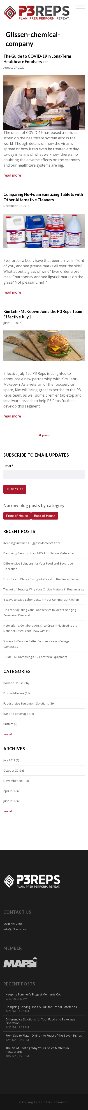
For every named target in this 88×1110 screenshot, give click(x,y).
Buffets (10, 724)
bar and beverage (18, 714)
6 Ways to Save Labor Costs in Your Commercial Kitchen (41, 600)
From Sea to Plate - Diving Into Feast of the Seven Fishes (41, 579)
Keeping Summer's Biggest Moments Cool (31, 543)
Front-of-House (16, 693)
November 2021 (16, 781)
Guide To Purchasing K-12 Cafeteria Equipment (35, 657)
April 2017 (11, 791)
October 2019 (14, 770)
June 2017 (11, 801)
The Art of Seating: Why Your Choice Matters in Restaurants (43, 589)
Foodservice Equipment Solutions (28, 703)
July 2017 (11, 760)
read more (12, 175)
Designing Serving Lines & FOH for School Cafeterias (39, 553)
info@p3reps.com (15, 929)
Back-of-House (16, 683)
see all (7, 734)
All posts (44, 435)
